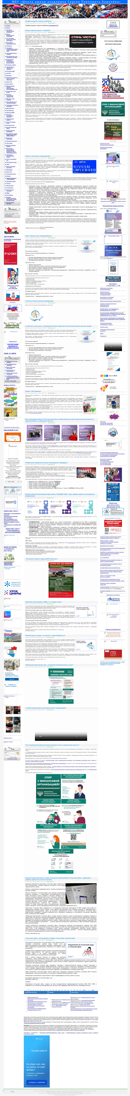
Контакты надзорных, (105, 143)
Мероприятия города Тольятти (107, 545)
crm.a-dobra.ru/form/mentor (36, 412)
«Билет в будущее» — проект (106, 540)
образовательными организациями (107, 456)
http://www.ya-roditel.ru (105, 576)
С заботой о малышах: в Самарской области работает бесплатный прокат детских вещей (12, 377)
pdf (78, 456)
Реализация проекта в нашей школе (113, 163)
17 (71, 990)
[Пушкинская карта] (13, 339)
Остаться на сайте (13, 757)
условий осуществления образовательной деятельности (112, 453)
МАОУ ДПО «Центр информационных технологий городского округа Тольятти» (82, 1006)
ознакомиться (53, 25)
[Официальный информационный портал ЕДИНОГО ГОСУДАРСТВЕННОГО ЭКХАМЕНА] (7, 614)
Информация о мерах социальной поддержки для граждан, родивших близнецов (111, 560)
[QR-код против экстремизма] (12, 713)
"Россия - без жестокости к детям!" (108, 575)
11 (53, 990)
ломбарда (94, 760)
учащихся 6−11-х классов (106, 543)
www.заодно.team (71, 542)
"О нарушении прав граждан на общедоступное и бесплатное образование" (111, 564)
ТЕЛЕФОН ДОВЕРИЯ (105, 591)
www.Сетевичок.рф (104, 557)
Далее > (85, 990)
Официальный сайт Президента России (37, 1001)
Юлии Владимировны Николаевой (84, 452)
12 (56, 990)
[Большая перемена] (113, 408)
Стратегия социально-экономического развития (110, 536)
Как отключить (87, 1093)
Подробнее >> (118, 588)
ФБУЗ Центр (103, 421)
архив (92, 990)
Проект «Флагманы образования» (10, 368)
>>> (63, 629)
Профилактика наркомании (106, 147)
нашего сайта (52, 1032)
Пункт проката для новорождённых (10, 371)
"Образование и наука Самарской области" (59, 1006)
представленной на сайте (105, 463)
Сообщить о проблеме (36, 1082)
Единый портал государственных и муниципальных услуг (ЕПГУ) (109, 309)
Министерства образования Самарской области (61, 1003)
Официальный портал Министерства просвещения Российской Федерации (38, 999)
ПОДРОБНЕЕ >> (13, 302)
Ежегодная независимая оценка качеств (109, 452)
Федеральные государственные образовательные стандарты (35, 1003)
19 (77, 990)
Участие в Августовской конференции (11, 373)
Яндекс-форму (55, 445)
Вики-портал (90, 1003)
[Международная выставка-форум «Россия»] (10, 264)
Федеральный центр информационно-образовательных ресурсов (37, 1009)
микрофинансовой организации (65, 760)
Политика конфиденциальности (75, 1094)
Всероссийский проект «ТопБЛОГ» (11, 365)
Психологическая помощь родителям (113, 206)
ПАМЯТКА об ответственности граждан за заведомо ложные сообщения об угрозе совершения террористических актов (112, 553)
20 (80, 990)
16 (68, 990)
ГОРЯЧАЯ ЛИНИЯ (104, 587)
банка (56, 760)
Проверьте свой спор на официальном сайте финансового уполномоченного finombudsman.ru (46, 763)
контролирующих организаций (107, 144)
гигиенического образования (106, 423)
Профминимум (113, 152)
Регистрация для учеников (12, 758)
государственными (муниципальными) (108, 455)
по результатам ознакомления (106, 461)
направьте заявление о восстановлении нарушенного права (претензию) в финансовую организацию (74, 766)
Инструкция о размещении (106, 459)
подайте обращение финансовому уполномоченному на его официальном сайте (67, 769)
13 (59, 990)
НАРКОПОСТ (103, 148)
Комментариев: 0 (51, 23)
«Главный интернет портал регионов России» (110, 567)
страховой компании (50, 760)
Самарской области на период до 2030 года (109, 538)
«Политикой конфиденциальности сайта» (34, 1023)
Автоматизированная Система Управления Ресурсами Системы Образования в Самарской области (83, 1009)
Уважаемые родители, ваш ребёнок (108, 583)
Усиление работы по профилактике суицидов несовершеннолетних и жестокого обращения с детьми (112, 580)
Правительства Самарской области (61, 1000)
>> (89, 990)
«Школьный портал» (71, 1095)
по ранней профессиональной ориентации (109, 542)
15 (65, 990)
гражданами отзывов (104, 460)
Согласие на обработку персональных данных (58, 1094)
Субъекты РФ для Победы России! (11, 427)
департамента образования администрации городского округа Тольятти (82, 1001)
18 (74, 990)
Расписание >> (110, 258)
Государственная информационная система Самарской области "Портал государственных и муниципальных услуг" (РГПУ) (113, 314)
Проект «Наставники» (11, 380)
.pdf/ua (30, 457)
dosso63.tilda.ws (44, 447)
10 (50, 990)
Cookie (48, 1093)
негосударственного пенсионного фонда (82, 760)
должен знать (103, 584)
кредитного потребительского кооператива (34, 761)
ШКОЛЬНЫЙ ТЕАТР (11, 430)
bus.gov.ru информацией (105, 464)
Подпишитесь (8, 215)
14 (62, 990)
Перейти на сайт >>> (50, 181)
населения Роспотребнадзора (106, 424)
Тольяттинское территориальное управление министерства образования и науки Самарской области (112, 319)
